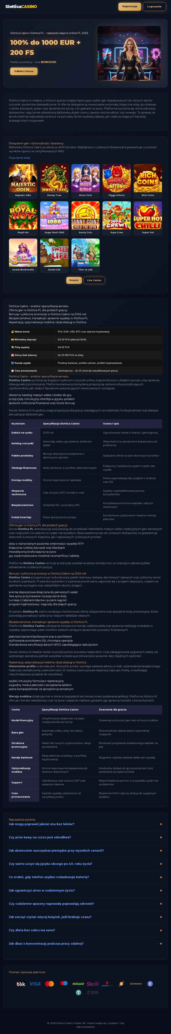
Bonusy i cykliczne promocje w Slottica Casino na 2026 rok (47, 314)
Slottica (21, 6)
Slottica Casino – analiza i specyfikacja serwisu (39, 306)
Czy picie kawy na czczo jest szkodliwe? (40, 837)
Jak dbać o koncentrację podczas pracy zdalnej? (46, 943)
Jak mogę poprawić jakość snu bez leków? (41, 824)
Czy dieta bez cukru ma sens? (32, 930)
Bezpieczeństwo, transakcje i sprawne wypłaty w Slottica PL (48, 318)
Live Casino (94, 280)
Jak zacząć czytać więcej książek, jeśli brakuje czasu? (50, 917)
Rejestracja (129, 6)
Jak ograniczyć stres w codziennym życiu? (42, 890)
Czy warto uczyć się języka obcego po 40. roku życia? (50, 864)
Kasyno (73, 280)
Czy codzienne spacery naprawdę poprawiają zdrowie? (51, 903)
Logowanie (154, 6)
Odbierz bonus (24, 71)
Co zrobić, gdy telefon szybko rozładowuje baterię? (49, 877)
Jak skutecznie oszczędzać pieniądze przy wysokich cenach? (56, 850)
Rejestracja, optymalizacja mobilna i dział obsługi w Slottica (47, 322)
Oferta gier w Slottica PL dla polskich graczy (38, 310)
